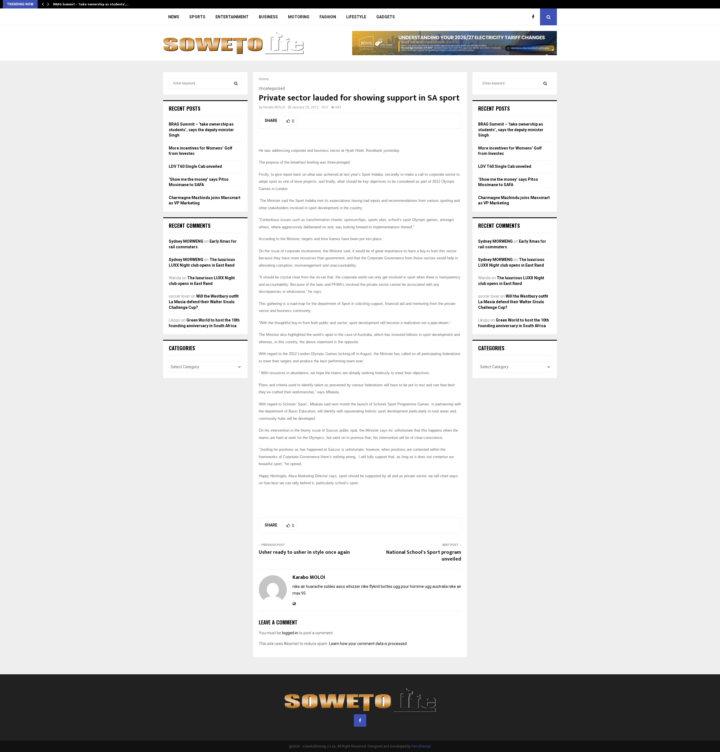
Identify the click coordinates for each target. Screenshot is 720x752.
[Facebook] (534, 17)
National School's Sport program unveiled (423, 555)
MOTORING (298, 17)
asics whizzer (348, 586)
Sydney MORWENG (186, 241)
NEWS (173, 17)
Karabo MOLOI (274, 107)
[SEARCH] (236, 83)
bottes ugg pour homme (402, 586)
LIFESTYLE (356, 17)
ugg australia (436, 586)
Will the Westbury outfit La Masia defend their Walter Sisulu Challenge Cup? (204, 301)
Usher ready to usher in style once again (304, 552)
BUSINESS (268, 17)
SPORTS (197, 17)
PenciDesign (421, 746)
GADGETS (385, 17)
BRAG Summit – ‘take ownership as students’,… (91, 4)
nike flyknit (370, 586)
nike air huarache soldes (313, 586)
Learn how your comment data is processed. (368, 643)
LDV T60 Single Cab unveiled (195, 166)
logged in (290, 633)
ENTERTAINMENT (232, 17)
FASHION (328, 17)
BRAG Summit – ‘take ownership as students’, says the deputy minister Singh (201, 129)
